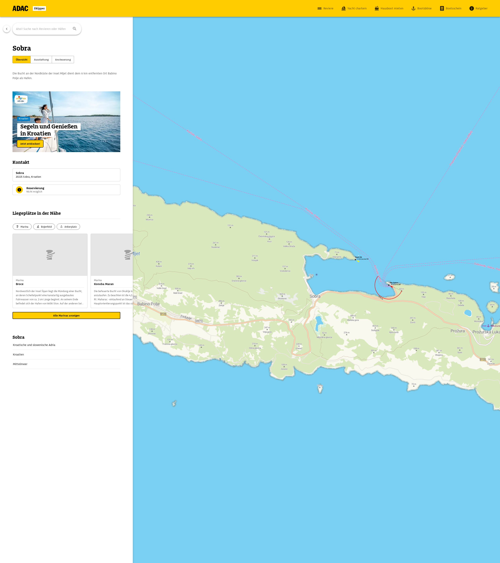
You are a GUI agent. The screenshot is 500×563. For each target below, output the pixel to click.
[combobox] (46, 29)
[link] (66, 345)
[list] (66, 354)
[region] (250, 281)
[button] (74, 29)
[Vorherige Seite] (6, 28)
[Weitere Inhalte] (125, 271)
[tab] (21, 59)
